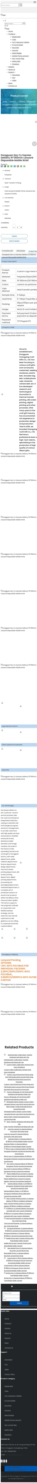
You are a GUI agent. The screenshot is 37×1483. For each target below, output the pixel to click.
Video (14, 80)
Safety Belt (16, 61)
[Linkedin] (3, 1461)
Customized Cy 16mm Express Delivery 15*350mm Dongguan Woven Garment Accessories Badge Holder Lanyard (17, 1268)
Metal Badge (17, 53)
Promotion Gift (7, 251)
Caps (14, 39)
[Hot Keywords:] (20, 5)
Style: (6, 214)
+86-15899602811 (14, 1467)
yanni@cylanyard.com (13, 1455)
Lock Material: (9, 198)
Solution (11, 67)
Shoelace (15, 64)
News (10, 83)
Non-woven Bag (18, 59)
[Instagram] (6, 1461)
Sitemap (27, 1479)
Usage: (7, 187)
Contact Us (12, 86)
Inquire (14, 236)
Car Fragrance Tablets (20, 42)
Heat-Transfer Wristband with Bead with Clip (18, 1127)
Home (10, 31)
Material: (7, 170)
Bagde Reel (16, 37)
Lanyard (15, 50)
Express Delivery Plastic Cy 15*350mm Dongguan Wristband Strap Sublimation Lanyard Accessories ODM (17, 1193)
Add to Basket (14, 241)
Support (11, 72)
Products (11, 34)
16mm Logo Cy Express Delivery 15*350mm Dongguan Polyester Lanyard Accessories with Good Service (19, 1158)
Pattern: (7, 206)
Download (16, 75)
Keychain (15, 48)
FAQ (13, 78)
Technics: (8, 179)
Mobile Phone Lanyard (20, 56)
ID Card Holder (17, 45)
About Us (11, 69)
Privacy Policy (10, 1374)
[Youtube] (4, 1461)
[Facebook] (1, 1461)
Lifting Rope (20, 251)
